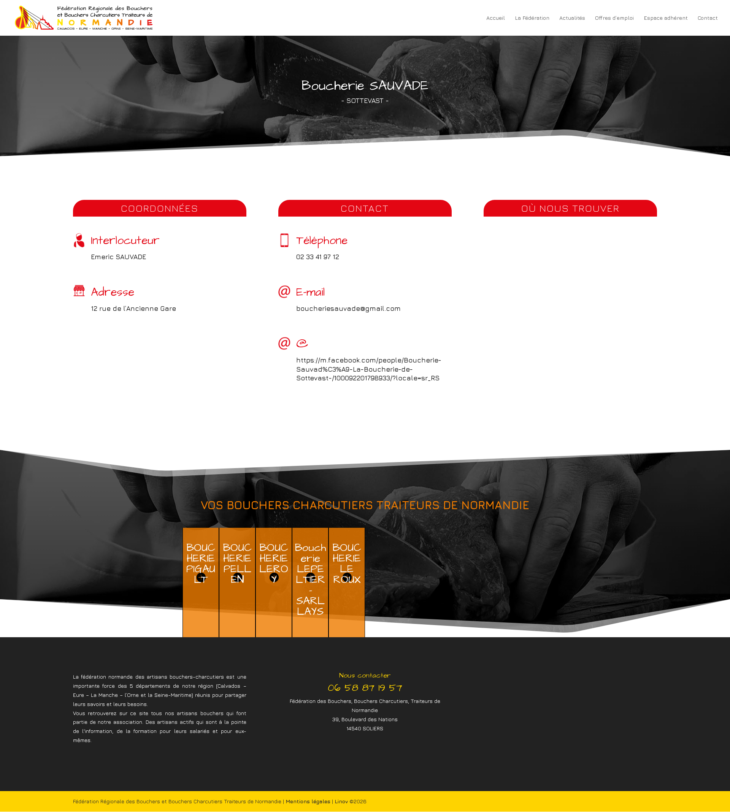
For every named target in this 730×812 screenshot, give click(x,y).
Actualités (572, 18)
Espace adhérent (666, 18)
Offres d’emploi (614, 18)
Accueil (495, 18)
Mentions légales (308, 801)
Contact (708, 18)
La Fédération (532, 18)
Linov (341, 801)
